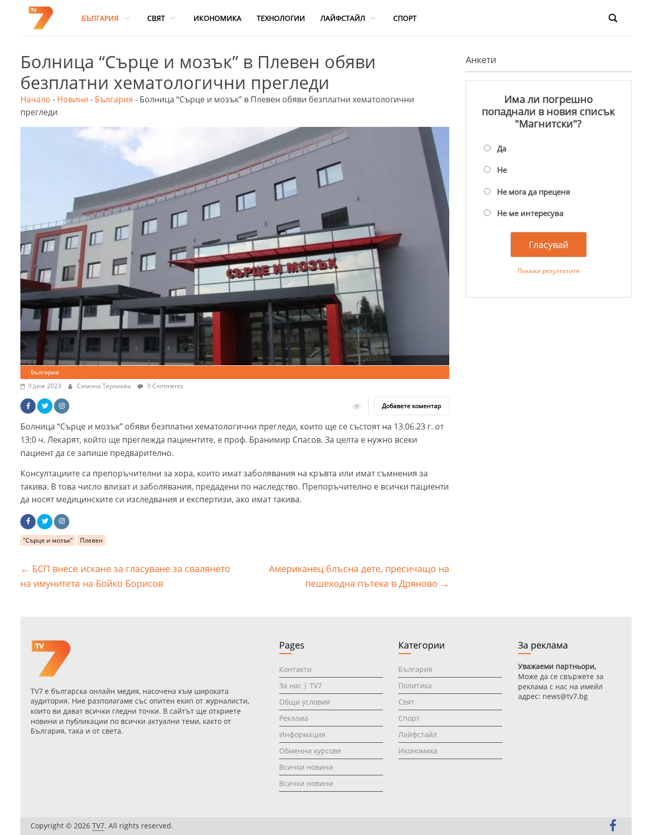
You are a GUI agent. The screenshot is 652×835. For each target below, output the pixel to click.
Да (501, 148)
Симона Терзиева (104, 386)
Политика (415, 685)
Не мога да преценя (533, 191)
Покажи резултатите (549, 270)
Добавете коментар (411, 405)
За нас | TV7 (300, 685)
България (114, 99)
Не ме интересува (530, 213)
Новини (72, 99)
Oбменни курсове (310, 751)
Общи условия (304, 702)
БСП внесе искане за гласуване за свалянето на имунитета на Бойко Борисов (125, 575)
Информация (302, 734)
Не (502, 170)
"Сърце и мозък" (48, 540)
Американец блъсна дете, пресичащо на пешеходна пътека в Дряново (359, 575)
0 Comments (164, 386)
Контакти (295, 669)
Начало (35, 99)
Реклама (293, 718)
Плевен (91, 540)
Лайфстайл (417, 734)
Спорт (409, 718)
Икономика (418, 751)
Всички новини (306, 767)
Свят (406, 702)
